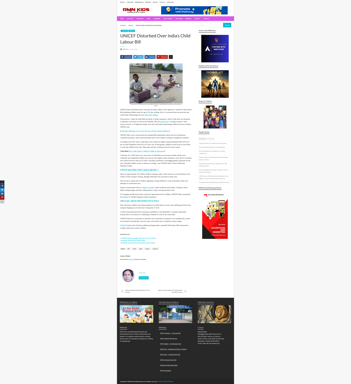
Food (148, 18)
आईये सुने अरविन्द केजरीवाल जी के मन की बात (144, 201)
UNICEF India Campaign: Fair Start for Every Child (138, 238)
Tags (213, 138)
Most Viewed (208, 138)
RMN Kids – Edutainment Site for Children (173, 349)
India (140, 248)
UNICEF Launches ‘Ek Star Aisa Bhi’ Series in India (138, 243)
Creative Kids (130, 2)
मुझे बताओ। (153, 170)
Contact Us (162, 2)
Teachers (178, 18)
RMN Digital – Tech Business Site (170, 344)
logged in (131, 259)
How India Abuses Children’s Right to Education (146, 151)
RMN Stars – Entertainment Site (170, 354)
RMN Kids (126, 49)
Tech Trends (167, 18)
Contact (206, 18)
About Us (122, 2)
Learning (156, 18)
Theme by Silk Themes (165, 381)
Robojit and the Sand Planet (168, 365)
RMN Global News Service (168, 338)
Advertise (155, 2)
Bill (129, 248)
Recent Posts (202, 138)
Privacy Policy (170, 2)
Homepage (123, 25)
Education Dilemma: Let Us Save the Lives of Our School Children (145, 131)
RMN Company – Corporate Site (170, 333)
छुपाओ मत (146, 170)
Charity (197, 18)
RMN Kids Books (139, 2)
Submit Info (148, 2)
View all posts (144, 278)
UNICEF (155, 248)
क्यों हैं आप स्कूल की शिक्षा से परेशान (131, 170)
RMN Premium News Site (168, 360)
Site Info (130, 18)
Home (122, 18)
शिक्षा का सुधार (125, 201)
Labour (147, 248)
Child (134, 248)
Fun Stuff (140, 18)
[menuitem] (121, 18)
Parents (188, 18)
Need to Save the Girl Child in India (133, 240)
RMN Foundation (165, 370)
